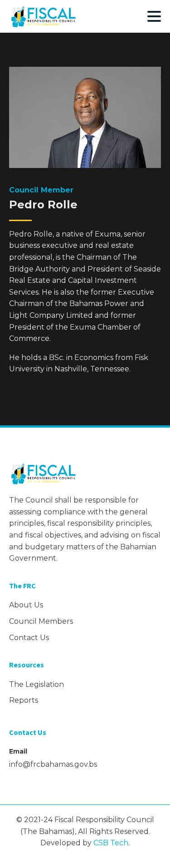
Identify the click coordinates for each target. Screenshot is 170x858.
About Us (26, 605)
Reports (23, 700)
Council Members (41, 621)
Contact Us (29, 637)
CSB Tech (110, 842)
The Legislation (36, 684)
